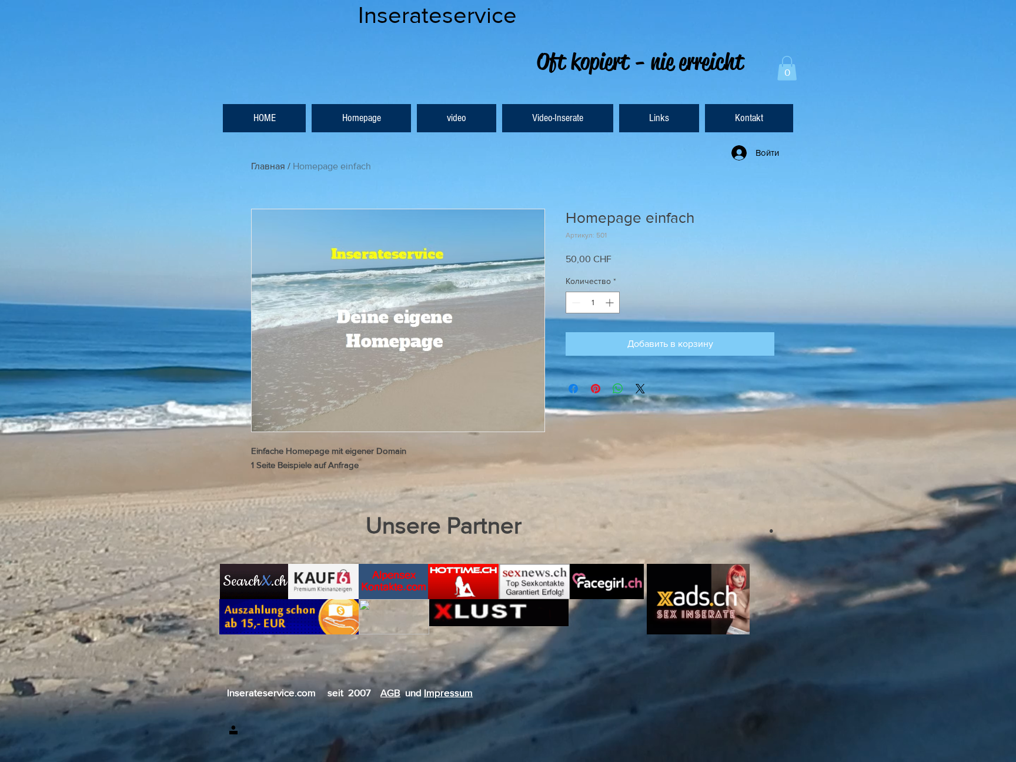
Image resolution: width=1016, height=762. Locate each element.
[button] (787, 68)
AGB (390, 692)
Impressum (448, 692)
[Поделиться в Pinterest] (596, 389)
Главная (268, 166)
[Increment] (610, 302)
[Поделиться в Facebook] (573, 389)
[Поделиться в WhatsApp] (618, 389)
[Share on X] (640, 389)
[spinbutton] (592, 302)
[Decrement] (574, 302)
